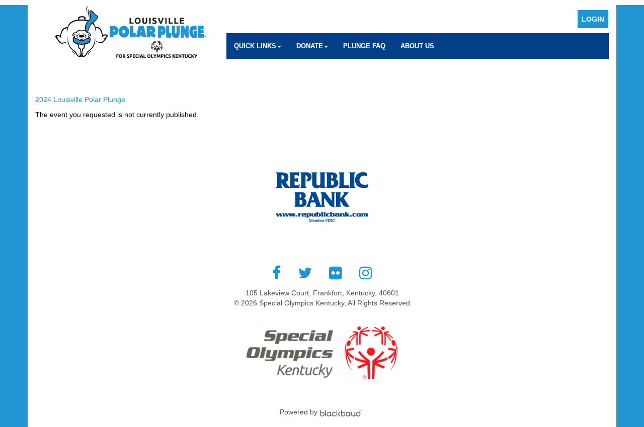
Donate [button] (309, 46)
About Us (417, 46)
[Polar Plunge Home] (130, 33)
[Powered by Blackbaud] (342, 412)
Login (593, 19)
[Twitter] (304, 273)
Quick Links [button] (255, 46)
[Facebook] (276, 273)
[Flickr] (335, 273)
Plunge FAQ (364, 46)
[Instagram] (366, 273)
